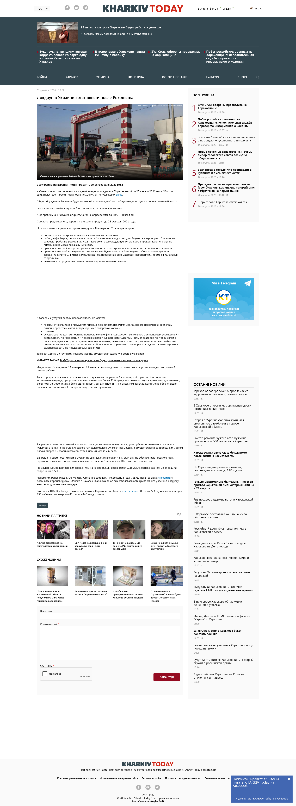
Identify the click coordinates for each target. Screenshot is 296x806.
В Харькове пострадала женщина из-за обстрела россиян (220, 515)
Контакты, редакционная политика (76, 778)
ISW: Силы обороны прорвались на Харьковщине (175, 53)
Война (42, 77)
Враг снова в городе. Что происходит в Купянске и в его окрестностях (224, 171)
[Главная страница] (148, 764)
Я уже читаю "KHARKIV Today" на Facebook (262, 798)
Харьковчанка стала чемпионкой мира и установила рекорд (221, 559)
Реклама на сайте (151, 778)
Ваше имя (46, 611)
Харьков (71, 77)
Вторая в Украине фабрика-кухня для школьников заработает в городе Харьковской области (219, 423)
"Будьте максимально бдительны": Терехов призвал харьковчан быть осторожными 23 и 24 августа (224, 485)
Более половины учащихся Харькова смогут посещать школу (223, 646)
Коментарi (167, 677)
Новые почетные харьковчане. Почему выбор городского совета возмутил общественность (225, 155)
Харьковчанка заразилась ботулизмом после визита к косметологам (220, 454)
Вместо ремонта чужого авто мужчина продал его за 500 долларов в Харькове (221, 439)
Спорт (242, 77)
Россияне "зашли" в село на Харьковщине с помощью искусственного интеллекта (226, 138)
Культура (212, 77)
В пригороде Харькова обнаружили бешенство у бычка (218, 603)
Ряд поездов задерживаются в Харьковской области (223, 500)
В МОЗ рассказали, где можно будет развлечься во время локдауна (104, 360)
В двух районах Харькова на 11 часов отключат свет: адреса (219, 675)
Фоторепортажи (175, 77)
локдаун (42, 505)
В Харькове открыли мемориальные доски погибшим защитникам (222, 406)
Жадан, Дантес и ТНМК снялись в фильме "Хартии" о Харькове (222, 617)
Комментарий (48, 624)
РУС (151, 794)
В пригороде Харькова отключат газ (222, 202)
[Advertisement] (110, 289)
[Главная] (143, 8)
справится (164, 477)
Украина (102, 77)
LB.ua (119, 194)
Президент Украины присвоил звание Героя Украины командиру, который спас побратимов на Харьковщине (226, 187)
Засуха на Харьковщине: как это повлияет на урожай (222, 573)
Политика (136, 77)
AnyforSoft (157, 801)
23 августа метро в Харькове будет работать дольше (121, 27)
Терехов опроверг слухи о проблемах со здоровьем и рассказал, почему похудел (221, 392)
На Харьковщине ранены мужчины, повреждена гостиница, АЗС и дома (218, 468)
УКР (144, 794)
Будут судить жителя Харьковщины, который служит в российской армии (224, 661)
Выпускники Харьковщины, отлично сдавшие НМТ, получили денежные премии (223, 588)
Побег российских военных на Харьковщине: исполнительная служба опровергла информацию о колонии (230, 56)
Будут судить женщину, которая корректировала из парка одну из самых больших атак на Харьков (63, 56)
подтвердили (130, 491)
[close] (289, 779)
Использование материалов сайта (119, 778)
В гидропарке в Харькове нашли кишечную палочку (120, 53)
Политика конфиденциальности (182, 778)
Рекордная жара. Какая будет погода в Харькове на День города (220, 544)
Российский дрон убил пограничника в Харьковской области (220, 530)
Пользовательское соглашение (222, 778)
